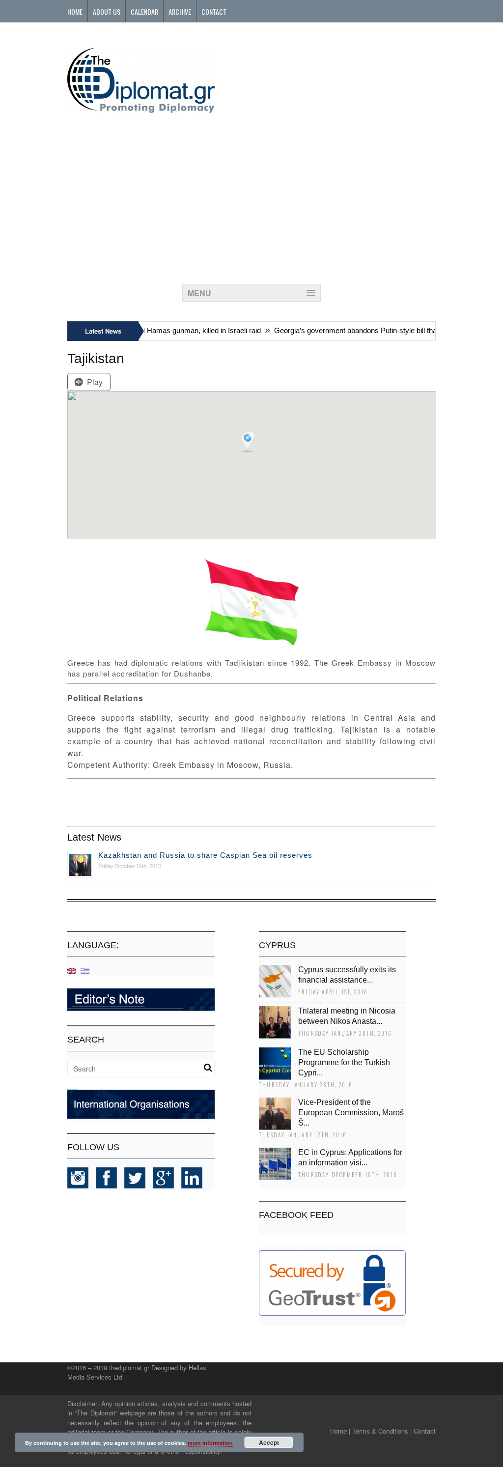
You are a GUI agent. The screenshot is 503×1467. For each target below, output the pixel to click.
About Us (106, 11)
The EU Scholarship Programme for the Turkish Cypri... (344, 1062)
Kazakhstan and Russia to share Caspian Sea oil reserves (205, 855)
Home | (340, 1431)
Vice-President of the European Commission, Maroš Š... (351, 1112)
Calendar (144, 11)
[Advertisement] (251, 196)
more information (210, 1442)
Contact (213, 11)
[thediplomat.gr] (141, 108)
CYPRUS (277, 945)
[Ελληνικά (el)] (85, 970)
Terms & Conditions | (382, 1431)
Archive (179, 11)
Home (75, 11)
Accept (269, 1442)
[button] (248, 442)
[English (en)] (71, 970)
